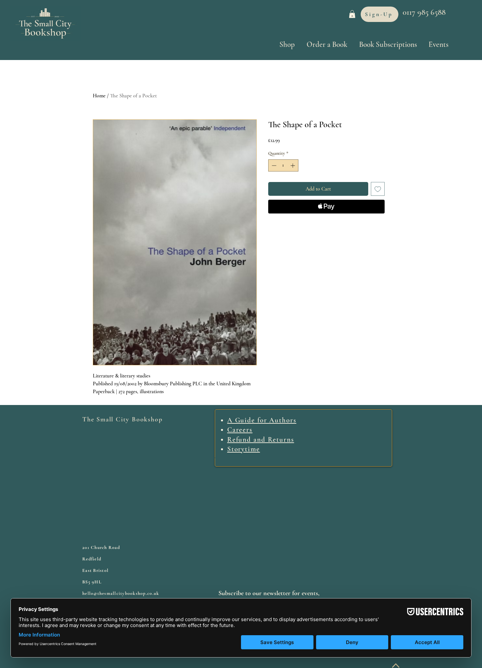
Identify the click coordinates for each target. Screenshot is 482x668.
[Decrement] (273, 165)
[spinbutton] (283, 165)
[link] (352, 14)
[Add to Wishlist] (378, 189)
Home (99, 95)
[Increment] (293, 165)
